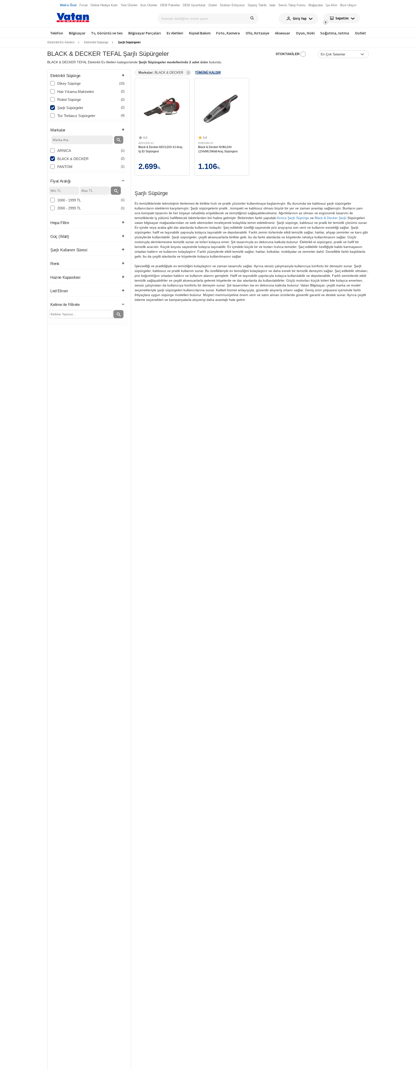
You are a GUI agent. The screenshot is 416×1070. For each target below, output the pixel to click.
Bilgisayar (77, 33)
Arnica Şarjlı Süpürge (293, 218)
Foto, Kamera (228, 33)
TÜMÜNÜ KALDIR (208, 72)
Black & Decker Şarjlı (330, 218)
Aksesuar (282, 33)
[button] (87, 76)
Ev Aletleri (175, 33)
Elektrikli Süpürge (96, 42)
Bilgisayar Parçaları (144, 33)
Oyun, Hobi (305, 33)
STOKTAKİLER (288, 54)
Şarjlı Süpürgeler (129, 42)
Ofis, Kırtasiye (257, 33)
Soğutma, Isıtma (334, 33)
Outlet (360, 33)
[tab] (87, 76)
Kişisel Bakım (200, 33)
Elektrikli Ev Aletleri (60, 42)
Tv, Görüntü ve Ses (107, 33)
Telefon (56, 33)
